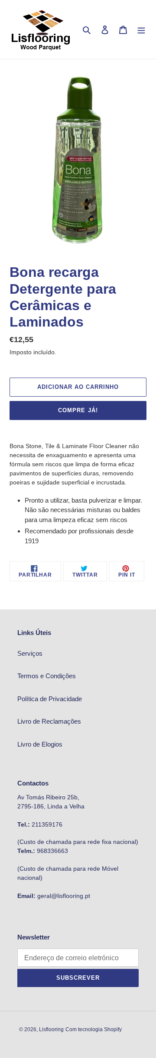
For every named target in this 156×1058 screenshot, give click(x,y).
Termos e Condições (46, 676)
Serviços (29, 653)
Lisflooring (51, 1029)
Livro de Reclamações (49, 721)
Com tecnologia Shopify (93, 1029)
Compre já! (78, 410)
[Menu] (141, 29)
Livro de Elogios (39, 744)
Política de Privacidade (49, 698)
